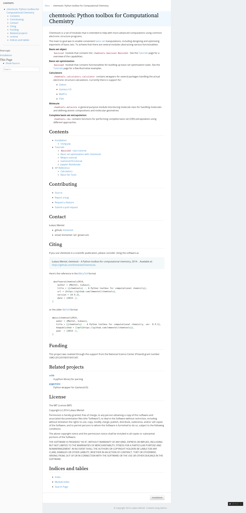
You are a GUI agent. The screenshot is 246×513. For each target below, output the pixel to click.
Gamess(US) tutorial (71, 161)
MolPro (63, 94)
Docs (47, 5)
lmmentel (68, 230)
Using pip (66, 143)
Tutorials (59, 147)
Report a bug (62, 197)
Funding (14, 29)
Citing (13, 26)
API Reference (62, 167)
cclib (51, 375)
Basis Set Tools (68, 174)
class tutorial (73, 150)
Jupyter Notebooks (71, 164)
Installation (6, 55)
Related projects (18, 33)
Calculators (67, 171)
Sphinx (163, 508)
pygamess (54, 383)
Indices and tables (19, 40)
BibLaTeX (83, 273)
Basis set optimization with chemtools (81, 154)
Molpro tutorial (69, 157)
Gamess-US (65, 89)
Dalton (62, 84)
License (14, 36)
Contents (15, 16)
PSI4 (61, 98)
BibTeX (66, 309)
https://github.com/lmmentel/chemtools (74, 264)
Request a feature (64, 202)
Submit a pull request (66, 207)
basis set (100, 41)
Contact (14, 22)
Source (58, 192)
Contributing (17, 19)
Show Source (13, 63)
